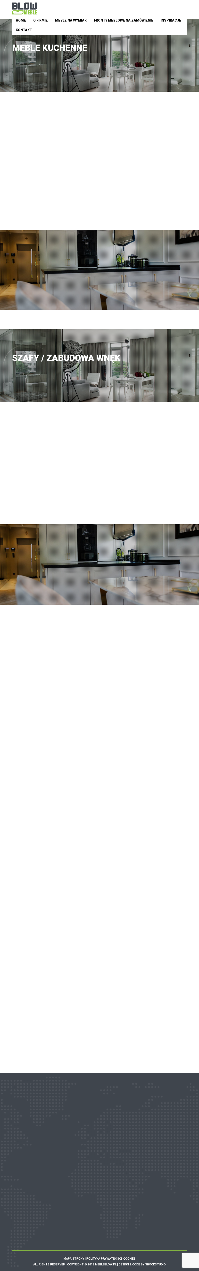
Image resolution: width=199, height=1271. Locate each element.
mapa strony (74, 1258)
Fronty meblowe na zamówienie (123, 20)
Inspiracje (171, 20)
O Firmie (40, 20)
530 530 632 (160, 297)
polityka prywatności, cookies (111, 1258)
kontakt (111, 303)
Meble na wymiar (71, 20)
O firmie (99, 1132)
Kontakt (24, 30)
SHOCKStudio (155, 1264)
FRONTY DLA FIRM (99, 1170)
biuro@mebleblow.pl (105, 1221)
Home (21, 20)
